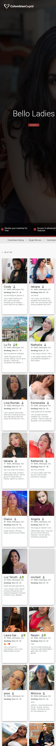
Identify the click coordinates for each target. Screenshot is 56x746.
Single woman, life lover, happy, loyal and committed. (14, 532)
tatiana (35, 286)
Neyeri (35, 635)
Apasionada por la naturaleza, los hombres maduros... (42, 412)
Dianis (8, 519)
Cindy (7, 286)
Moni (33, 702)
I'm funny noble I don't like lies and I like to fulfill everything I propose (41, 475)
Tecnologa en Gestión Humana (42, 528)
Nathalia (36, 345)
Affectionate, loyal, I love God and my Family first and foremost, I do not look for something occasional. (42, 534)
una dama (34, 295)
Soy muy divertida (37, 470)
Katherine (37, 461)
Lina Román (12, 403)
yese (7, 693)
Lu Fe (7, 345)
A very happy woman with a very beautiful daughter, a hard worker (41, 359)
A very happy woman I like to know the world (42, 354)
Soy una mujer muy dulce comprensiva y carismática (15, 470)
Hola (32, 644)
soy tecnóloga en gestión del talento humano (15, 295)
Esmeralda (38, 403)
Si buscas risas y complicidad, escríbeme (15, 528)
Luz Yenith (11, 577)
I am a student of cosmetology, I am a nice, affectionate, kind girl (13, 649)
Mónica (36, 693)
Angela (35, 519)
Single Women (35, 240)
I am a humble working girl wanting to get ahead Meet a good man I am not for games (41, 650)
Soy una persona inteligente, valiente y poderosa (15, 354)
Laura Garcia (11, 635)
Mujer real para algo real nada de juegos (15, 586)
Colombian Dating (16, 240)
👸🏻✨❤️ (7, 644)
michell (36, 577)
